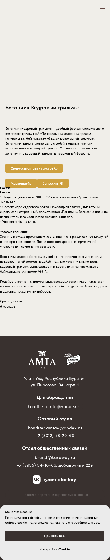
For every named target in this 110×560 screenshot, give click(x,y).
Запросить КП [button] (53, 183)
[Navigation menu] (102, 8)
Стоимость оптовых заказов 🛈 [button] (34, 168)
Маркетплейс (21, 183)
